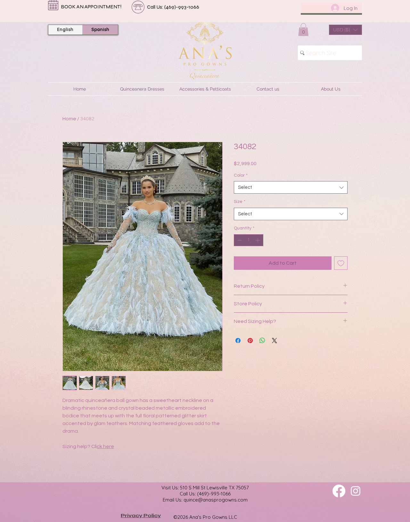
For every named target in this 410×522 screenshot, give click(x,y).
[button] (303, 29)
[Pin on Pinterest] (250, 340)
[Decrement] (239, 240)
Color (241, 175)
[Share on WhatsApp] (262, 340)
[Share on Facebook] (238, 340)
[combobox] (291, 187)
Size (239, 201)
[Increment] (258, 240)
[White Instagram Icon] (355, 491)
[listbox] (345, 30)
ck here (105, 446)
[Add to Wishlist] (341, 263)
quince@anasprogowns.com (216, 500)
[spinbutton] (248, 240)
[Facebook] (338, 491)
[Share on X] (274, 340)
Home (69, 118)
